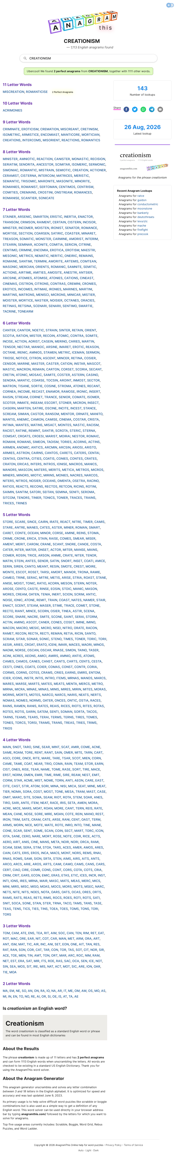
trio (48, 763)
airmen (9, 447)
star (18, 780)
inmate (23, 403)
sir (101, 950)
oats (66, 892)
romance (89, 228)
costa (95, 544)
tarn (88, 752)
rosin (21, 555)
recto (8, 611)
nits (25, 892)
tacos (91, 711)
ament (8, 544)
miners (9, 475)
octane (9, 352)
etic (74, 875)
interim (91, 239)
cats (16, 853)
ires (23, 881)
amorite (55, 261)
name (45, 769)
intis (39, 678)
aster (57, 527)
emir (38, 775)
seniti (74, 492)
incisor (89, 222)
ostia (83, 700)
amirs (53, 656)
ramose (68, 391)
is (59, 996)
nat (50, 966)
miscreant (69, 129)
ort (54, 955)
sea (13, 966)
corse (57, 533)
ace (6, 955)
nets (7, 892)
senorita (27, 164)
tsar (66, 758)
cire (25, 870)
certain (59, 222)
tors (7, 914)
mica (72, 786)
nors (76, 853)
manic (78, 589)
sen (84, 961)
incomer (25, 228)
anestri (70, 272)
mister (35, 336)
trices (8, 503)
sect (68, 831)
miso (34, 886)
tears (33, 717)
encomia (41, 250)
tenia (45, 594)
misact (50, 425)
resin (54, 566)
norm (17, 775)
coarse (38, 380)
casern (9, 408)
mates (46, 684)
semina (61, 492)
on (36, 991)
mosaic (35, 375)
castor (37, 414)
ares (99, 847)
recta (33, 633)
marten (24, 408)
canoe (83, 544)
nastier (41, 300)
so (24, 991)
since (31, 522)
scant (58, 544)
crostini (45, 192)
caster (52, 363)
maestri (88, 250)
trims (92, 722)
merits (54, 470)
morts (21, 695)
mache (141, 225)
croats (24, 436)
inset (77, 561)
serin (7, 566)
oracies (87, 300)
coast (64, 600)
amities (39, 272)
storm (91, 617)
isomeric (79, 164)
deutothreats (145, 217)
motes (34, 695)
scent (20, 605)
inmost (79, 380)
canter (9, 330)
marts (34, 684)
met (71, 938)
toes (64, 909)
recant (93, 386)
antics (37, 447)
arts (47, 864)
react (65, 522)
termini (40, 261)
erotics (9, 289)
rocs (57, 898)
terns (68, 717)
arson (43, 555)
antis (77, 656)
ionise (62, 464)
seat (82, 786)
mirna (8, 689)
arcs (17, 864)
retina (76, 358)
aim (54, 933)
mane (96, 825)
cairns (37, 453)
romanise (11, 198)
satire (37, 408)
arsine (51, 347)
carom (33, 544)
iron (6, 819)
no (27, 996)
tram (80, 791)
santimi (25, 261)
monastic (80, 159)
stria (77, 577)
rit (46, 933)
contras (58, 283)
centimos (67, 187)
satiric (57, 233)
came (7, 763)
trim (16, 819)
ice (91, 961)
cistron (26, 283)
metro (97, 684)
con (54, 950)
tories (66, 442)
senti (54, 711)
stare (8, 527)
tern (80, 808)
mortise (10, 233)
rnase (58, 650)
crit (16, 875)
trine (20, 577)
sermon (92, 352)
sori (45, 786)
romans (24, 442)
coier (41, 667)
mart (78, 831)
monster (43, 239)
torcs (20, 722)
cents (84, 661)
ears (25, 875)
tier (6, 791)
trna (57, 903)
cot (45, 938)
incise (8, 341)
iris (63, 803)
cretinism (89, 129)
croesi (38, 436)
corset (67, 369)
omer (68, 752)
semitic (89, 267)
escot (21, 572)
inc (43, 944)
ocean (33, 533)
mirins (48, 475)
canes (34, 661)
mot (66, 966)
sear (46, 747)
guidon (141, 200)
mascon (25, 470)
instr (28, 678)
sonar (32, 639)
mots (78, 886)
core (16, 758)
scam (7, 847)
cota (78, 870)
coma (58, 763)
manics (90, 464)
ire (35, 966)
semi (17, 847)
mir (36, 961)
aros (36, 864)
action (21, 341)
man (62, 938)
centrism (85, 187)
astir (77, 611)
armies (9, 453)
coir (77, 836)
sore (38, 814)
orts (96, 892)
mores (8, 594)
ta (71, 996)
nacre (32, 617)
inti (6, 881)
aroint (65, 380)
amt (37, 955)
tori (94, 909)
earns (70, 672)
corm (7, 780)
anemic (23, 419)
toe (14, 955)
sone (26, 903)
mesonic (10, 256)
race (54, 803)
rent (39, 752)
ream (75, 775)
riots (76, 706)
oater (48, 700)
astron (23, 453)
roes (67, 898)
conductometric (147, 204)
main (7, 747)
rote (59, 825)
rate (98, 808)
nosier (35, 481)
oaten (34, 594)
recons (36, 486)
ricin (79, 633)
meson (66, 583)
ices (83, 875)
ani (50, 944)
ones (16, 769)
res (97, 944)
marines (70, 289)
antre (20, 527)
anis (25, 842)
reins (81, 533)
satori (35, 492)
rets (38, 898)
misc (25, 886)
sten (57, 858)
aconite (41, 244)
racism (93, 425)
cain (6, 853)
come (85, 747)
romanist (29, 187)
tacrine (9, 311)
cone (7, 831)
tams (77, 903)
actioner (98, 170)
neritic (56, 256)
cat (39, 950)
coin (59, 831)
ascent (49, 358)
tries (80, 722)
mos (21, 966)
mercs (84, 684)
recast (38, 391)
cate (46, 819)
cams (79, 864)
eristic (56, 216)
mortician (90, 134)
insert (94, 391)
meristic (81, 175)
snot (17, 747)
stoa (47, 847)
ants (95, 858)
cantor (23, 330)
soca (16, 903)
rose (57, 836)
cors (67, 870)
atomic (63, 336)
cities (36, 458)
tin (29, 955)
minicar (74, 295)
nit (38, 938)
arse (56, 819)
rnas (7, 858)
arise (66, 577)
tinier (36, 497)
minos (99, 644)
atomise (41, 278)
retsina (24, 306)
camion (37, 419)
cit (86, 950)
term (96, 819)
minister (10, 159)
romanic (58, 267)
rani (66, 819)
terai (44, 717)
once (26, 758)
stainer (9, 216)
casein (47, 341)
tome (56, 769)
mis (42, 966)
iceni (52, 644)
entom (94, 672)
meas (75, 881)
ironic (82, 391)
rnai (97, 853)
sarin (30, 711)
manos (86, 678)
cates (45, 527)
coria (92, 667)
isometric (11, 134)
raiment (44, 222)
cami (57, 864)
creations (12, 140)
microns (58, 295)
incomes (25, 289)
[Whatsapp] (143, 110)
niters (8, 481)
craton (9, 464)
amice (100, 561)
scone (56, 617)
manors (10, 470)
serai (79, 617)
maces (74, 644)
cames (8, 661)
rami (95, 842)
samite (49, 375)
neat (44, 803)
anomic (23, 447)
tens (17, 909)
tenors (23, 497)
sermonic (97, 164)
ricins (79, 486)
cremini (73, 283)
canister (62, 159)
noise (7, 600)
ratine (21, 430)
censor (9, 363)
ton (46, 955)
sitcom (9, 497)
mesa (69, 791)
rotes (8, 711)
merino (61, 341)
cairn (43, 522)
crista (93, 419)
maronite (46, 181)
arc (71, 955)
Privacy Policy (114, 1144)
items (61, 678)
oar (97, 966)
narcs (60, 695)
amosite (55, 272)
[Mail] (160, 110)
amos (88, 847)
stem (77, 797)
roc (79, 955)
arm (79, 938)
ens (31, 933)
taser (93, 650)
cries (58, 672)
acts (96, 836)
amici (42, 656)
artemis (71, 261)
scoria (81, 369)
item (35, 803)
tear (35, 769)
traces (76, 497)
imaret (65, 347)
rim (86, 933)
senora (9, 380)
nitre (76, 522)
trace (69, 605)
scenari (40, 306)
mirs (15, 886)
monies (62, 475)
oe (54, 996)
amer (77, 847)
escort (50, 403)
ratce (140, 195)
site (27, 797)
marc (17, 797)
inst (101, 875)
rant (48, 752)
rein (78, 814)
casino (92, 375)
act (58, 966)
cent (75, 819)
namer (89, 600)
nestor (78, 436)
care (89, 780)
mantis (9, 419)
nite (16, 892)
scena (89, 611)
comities (10, 192)
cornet (36, 397)
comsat (9, 436)
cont (57, 870)
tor (63, 950)
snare (20, 617)
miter (67, 550)
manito (96, 414)
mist (38, 780)
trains (89, 497)
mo (96, 991)
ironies (55, 289)
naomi (8, 650)
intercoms (31, 140)
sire (66, 775)
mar (62, 955)
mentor (67, 414)
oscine (51, 408)
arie (27, 864)
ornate (82, 414)
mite (78, 752)
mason (91, 589)
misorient (51, 140)
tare (56, 758)
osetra (78, 481)
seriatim (10, 164)
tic (29, 944)
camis (99, 522)
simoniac (10, 170)
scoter (9, 403)
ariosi (77, 447)
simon (70, 650)
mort (46, 836)
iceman (78, 352)
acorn (53, 583)
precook (142, 234)
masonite (64, 181)
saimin (8, 492)
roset (33, 572)
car (53, 938)
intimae (40, 289)
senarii (55, 306)
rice (86, 836)
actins (94, 442)
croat (30, 644)
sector (93, 380)
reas (28, 898)
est (13, 961)
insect (93, 403)
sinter (64, 330)
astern (78, 375)
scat (65, 747)
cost (37, 791)
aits (85, 858)
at (65, 996)
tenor (91, 555)
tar (46, 950)
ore (23, 938)
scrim (79, 594)
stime (57, 605)
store (8, 522)
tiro (6, 803)
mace (95, 769)
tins (44, 909)
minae (32, 689)
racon (91, 628)
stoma (93, 533)
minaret (88, 233)
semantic (11, 181)
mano (89, 814)
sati (96, 898)
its (43, 961)
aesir (7, 644)
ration (22, 336)
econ (35, 875)
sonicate (46, 198)
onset (43, 550)
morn (18, 825)
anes (98, 797)
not (99, 961)
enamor (53, 391)
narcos (91, 475)
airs (76, 858)
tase (97, 903)
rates (43, 706)
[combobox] (88, 58)
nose (28, 814)
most (48, 791)
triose (8, 358)
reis (89, 808)
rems (87, 853)
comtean (88, 261)
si (49, 996)
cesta (96, 661)
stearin (9, 244)
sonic (44, 639)
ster (47, 903)
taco (67, 903)
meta (55, 842)
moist (19, 583)
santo (90, 633)
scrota (61, 430)
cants (59, 661)
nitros (21, 481)
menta (71, 684)
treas (69, 722)
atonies (56, 278)
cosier (90, 358)
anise (7, 583)
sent (28, 831)
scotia (9, 336)
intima (8, 425)
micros (97, 470)
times (68, 639)
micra (20, 689)
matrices (64, 175)
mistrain (46, 170)
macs (54, 853)
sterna (89, 430)
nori (74, 842)
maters (40, 470)
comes (65, 538)
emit (95, 775)
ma (5, 991)
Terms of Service (133, 1144)
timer (88, 522)
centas (9, 458)
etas (65, 875)
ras (59, 961)
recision (97, 159)
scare (20, 522)
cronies (89, 283)
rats (18, 898)
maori (87, 644)
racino (93, 481)
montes (64, 425)
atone (29, 600)
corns (21, 672)
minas (43, 689)
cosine (50, 386)
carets (66, 453)
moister (10, 300)
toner (80, 639)
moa (13, 972)
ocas (76, 892)
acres (18, 656)
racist (8, 430)
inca (45, 853)
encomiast (50, 134)
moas (44, 886)
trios (7, 728)
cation (66, 363)
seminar (25, 244)
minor (45, 533)
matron (9, 386)
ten (78, 933)
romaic (92, 436)
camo (68, 864)
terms (56, 717)
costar (79, 419)
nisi (63, 786)
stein (19, 561)
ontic (72, 700)
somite (91, 336)
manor (70, 572)
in (9, 996)
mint (55, 747)
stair (100, 600)
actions (10, 272)
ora (88, 938)
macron (24, 369)
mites (87, 689)
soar (87, 797)
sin (5, 966)
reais (54, 706)
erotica (57, 250)
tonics (49, 497)
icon (99, 831)
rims (47, 898)
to (21, 996)
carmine (60, 239)
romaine (10, 261)
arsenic (24, 216)
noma (16, 791)
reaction (45, 159)
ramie (95, 572)
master (37, 363)
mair (44, 881)
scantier (29, 198)
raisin (8, 397)
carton (52, 369)
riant (19, 611)
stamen (50, 352)
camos (21, 661)
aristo (90, 447)
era (21, 961)
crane (45, 544)
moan (58, 814)
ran (13, 950)
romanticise (37, 92)
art (96, 938)
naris (72, 695)
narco (47, 695)
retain (77, 330)
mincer (63, 358)
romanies (11, 187)
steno (56, 639)
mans (44, 842)
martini (85, 289)
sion (37, 858)
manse (79, 550)
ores (86, 892)
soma (37, 797)
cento (20, 589)
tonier (62, 497)
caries (74, 341)
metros (82, 470)
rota (67, 797)
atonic (21, 375)
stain (42, 538)
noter (91, 583)
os (90, 991)
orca (84, 842)
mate (49, 825)
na (53, 991)
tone (59, 791)
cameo (8, 577)
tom (6, 933)
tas (71, 950)
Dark (96, 1150)
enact (8, 605)
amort (56, 572)
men (22, 955)
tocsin (52, 380)
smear (78, 538)
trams (44, 722)
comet (81, 605)
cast (16, 786)
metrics (26, 256)
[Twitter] (135, 110)
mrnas (73, 678)
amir (75, 747)
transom (11, 222)
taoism (53, 442)
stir (25, 786)
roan (48, 808)
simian (23, 414)
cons (46, 870)
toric (91, 639)
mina (54, 786)
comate (78, 397)
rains (7, 706)
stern (79, 583)
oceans (49, 481)
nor (93, 950)
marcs (100, 678)
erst (7, 775)
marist (51, 436)
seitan (48, 492)
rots (87, 898)
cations (71, 278)
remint (34, 430)
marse (21, 684)
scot (76, 758)
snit (6, 903)
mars (26, 808)
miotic (36, 475)
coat (28, 763)
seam (47, 797)
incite (63, 408)
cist (6, 769)
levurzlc (142, 221)
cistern (74, 222)
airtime (24, 272)
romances (83, 192)
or (43, 996)
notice (21, 358)
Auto (80, 1150)
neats (84, 695)
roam (18, 752)
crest (79, 566)
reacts (22, 486)
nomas (9, 700)
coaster (72, 233)
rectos (51, 486)
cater (8, 550)
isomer (93, 397)
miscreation (13, 92)
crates (91, 458)
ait (81, 944)
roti (77, 898)
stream (21, 397)
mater (31, 550)
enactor (85, 216)
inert (56, 594)
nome (48, 780)
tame (18, 763)
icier (7, 678)
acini (7, 656)
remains (86, 256)
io (48, 991)
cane (18, 814)
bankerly (143, 213)
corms (8, 672)
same (7, 752)
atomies (25, 278)
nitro (67, 628)
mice (17, 808)
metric (64, 352)
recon (20, 633)
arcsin (65, 447)
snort (66, 561)
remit (41, 600)
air (36, 944)
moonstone (144, 208)
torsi (32, 722)
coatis (49, 458)
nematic (42, 256)
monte (8, 572)
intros (49, 464)
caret (8, 533)
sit (29, 966)
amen (81, 803)
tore (29, 752)
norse (20, 650)
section (25, 233)
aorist (34, 341)
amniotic (27, 159)
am (83, 991)
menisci (42, 295)
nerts (96, 695)
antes (30, 561)
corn (96, 758)
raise (53, 538)
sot (79, 950)
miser (90, 538)
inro (68, 825)
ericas (23, 464)
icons (17, 678)
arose (8, 589)
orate (79, 628)
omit (7, 797)
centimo (10, 250)
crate (68, 555)
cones (56, 622)
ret (93, 933)
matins (37, 425)
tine (86, 825)
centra (23, 458)
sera (27, 847)
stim (37, 847)
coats (30, 667)
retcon (65, 486)
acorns (79, 442)
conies (62, 458)
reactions (71, 140)
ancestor (44, 164)
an (30, 991)
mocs (56, 886)
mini (6, 886)
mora (93, 803)
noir (65, 842)
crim (7, 875)
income (24, 391)
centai (93, 453)
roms (17, 858)
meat (101, 786)
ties (35, 909)
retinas (9, 306)
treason (10, 239)
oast (85, 819)
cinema (65, 419)
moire (91, 566)
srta (47, 858)
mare (45, 758)
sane (16, 836)
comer (8, 555)
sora (27, 791)
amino (19, 622)
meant (42, 566)
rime (57, 775)
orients (42, 267)
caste (32, 589)
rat (6, 950)
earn (99, 763)
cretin (8, 375)
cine (34, 842)
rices (65, 706)
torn (59, 780)
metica (68, 470)
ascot (31, 622)
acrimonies (12, 110)
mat (21, 944)
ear (31, 938)
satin (54, 561)
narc (99, 886)
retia (68, 633)
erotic (78, 347)
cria (98, 870)
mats (64, 881)
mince (31, 611)
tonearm (25, 311)
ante (25, 803)
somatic (27, 239)
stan (37, 903)
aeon (78, 780)
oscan (33, 650)
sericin (71, 244)
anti (69, 780)
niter (79, 555)
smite (44, 617)
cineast (86, 278)
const (67, 667)
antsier (85, 272)
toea (53, 909)
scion (67, 594)
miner (69, 527)
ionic (18, 600)
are (81, 966)
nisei (57, 628)
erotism (72, 250)
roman (81, 527)
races (95, 700)
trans (57, 722)
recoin (49, 336)
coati (88, 561)
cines (18, 667)
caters (80, 453)
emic (46, 875)
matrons (26, 295)
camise (51, 419)
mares (8, 684)
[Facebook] (126, 110)
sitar (20, 639)
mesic (34, 628)
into (77, 825)
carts (72, 661)
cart (98, 752)
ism (14, 944)
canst (47, 661)
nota (45, 892)
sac (67, 961)
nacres (76, 475)
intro (49, 678)
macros (76, 464)
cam (15, 933)
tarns (8, 717)
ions (14, 881)
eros (35, 853)
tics (26, 909)
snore (70, 544)
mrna (33, 881)
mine (91, 786)
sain (58, 752)
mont (66, 853)
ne (18, 991)
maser (45, 605)
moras (100, 689)
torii (102, 639)
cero (26, 836)
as (103, 991)
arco (7, 864)
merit (20, 544)
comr (35, 870)
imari (62, 644)
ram (96, 955)
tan (89, 944)
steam (32, 605)
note (67, 836)
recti (44, 633)
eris (25, 853)
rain (68, 763)
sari (15, 803)
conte (20, 533)
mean (7, 814)
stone (94, 605)
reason (92, 347)
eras (55, 875)
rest (99, 814)
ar (60, 991)
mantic (23, 380)
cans (89, 864)
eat (101, 933)
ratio (41, 583)
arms (7, 825)
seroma (87, 492)
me (70, 991)
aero (7, 842)
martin (88, 341)
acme (28, 780)
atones (79, 386)
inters (36, 464)
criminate (11, 129)
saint (68, 617)
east (99, 780)
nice (28, 825)
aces (67, 847)
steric (75, 430)
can (70, 933)
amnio (65, 656)
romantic (28, 170)
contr (79, 667)
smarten (40, 216)
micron (79, 403)
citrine (85, 244)
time (48, 775)
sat (29, 961)
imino (90, 622)
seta (72, 803)
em (12, 991)
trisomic (28, 181)
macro (22, 628)
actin (7, 622)
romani (9, 442)
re (33, 996)
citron (35, 358)
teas (7, 909)
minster (10, 228)
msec (88, 886)
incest (76, 408)
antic (91, 594)
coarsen (41, 233)
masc (54, 881)
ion (89, 966)
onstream (63, 192)
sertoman (48, 187)
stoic (66, 589)
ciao (16, 870)
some (38, 831)
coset (69, 622)
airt (16, 842)
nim (88, 955)
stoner (65, 403)
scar (17, 831)
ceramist (11, 175)
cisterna (28, 175)
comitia (56, 244)
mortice (26, 300)
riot (57, 797)
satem (42, 711)
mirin (76, 689)
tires (79, 717)
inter (19, 550)
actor (55, 550)
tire (85, 769)
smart (94, 527)
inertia (70, 216)
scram (8, 639)
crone (19, 538)
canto (30, 566)
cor (30, 950)
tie (5, 972)
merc (86, 881)
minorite (82, 181)
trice (31, 555)
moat (37, 808)
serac (32, 577)
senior (64, 397)
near (38, 763)
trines (21, 503)
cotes (34, 672)
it (65, 991)
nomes (22, 700)
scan (48, 831)
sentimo (70, 306)
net (6, 961)
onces (60, 700)
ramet (8, 633)
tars (57, 847)
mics (96, 881)
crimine (25, 250)
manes (32, 527)
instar (79, 363)
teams (20, 717)
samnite (74, 267)
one (74, 944)
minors (22, 475)
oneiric (70, 256)
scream (9, 414)
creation (80, 170)
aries (18, 644)
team (78, 763)
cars (100, 864)
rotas (99, 706)
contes (76, 458)
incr (92, 875)
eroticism (30, 129)
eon (65, 944)
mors (67, 886)
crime (8, 538)
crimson (27, 222)
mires (66, 689)
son (22, 950)
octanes (71, 300)
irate (54, 522)
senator (72, 228)
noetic (38, 330)
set (57, 944)
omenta (64, 481)
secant (95, 369)
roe (51, 961)
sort (76, 769)
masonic (10, 267)
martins (10, 295)
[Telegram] (152, 110)
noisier (56, 300)
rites (87, 706)
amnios (35, 352)
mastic (9, 369)
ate (23, 933)
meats (59, 684)
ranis (31, 706)
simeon (39, 442)
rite (36, 758)
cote (69, 814)
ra (42, 991)
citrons (42, 283)
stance (89, 408)
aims (67, 858)
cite (6, 786)
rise (25, 769)
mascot (93, 363)
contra (77, 336)
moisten (42, 228)
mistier (88, 295)
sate (26, 819)
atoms (88, 656)
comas (54, 667)
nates (76, 600)
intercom (46, 175)
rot (6, 938)
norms (35, 700)
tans (87, 903)
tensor (9, 347)
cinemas (10, 283)
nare (36, 836)
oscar (45, 650)
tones (8, 722)
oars (55, 892)
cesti (7, 667)
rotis (19, 711)
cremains (28, 192)
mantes (22, 425)
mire (48, 814)
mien (86, 758)
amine (70, 533)
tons (85, 909)
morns (8, 695)
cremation (49, 129)
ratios (8, 486)
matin (8, 561)
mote (38, 825)
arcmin (51, 447)
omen (28, 775)
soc (61, 933)
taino (82, 650)
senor (43, 561)
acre (7, 808)
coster (63, 375)
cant (69, 808)
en (15, 996)
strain (51, 330)
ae (76, 996)
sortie (37, 386)
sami (28, 858)
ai (38, 996)
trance (50, 397)
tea (39, 933)
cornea (9, 391)
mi (4, 996)
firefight (142, 229)
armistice (30, 134)
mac (14, 938)
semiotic (63, 170)
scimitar (62, 164)
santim (22, 492)
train (52, 600)
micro (46, 628)
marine (23, 363)
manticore (70, 134)
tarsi (44, 572)
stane (101, 577)
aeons (30, 656)
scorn (43, 611)
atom (35, 786)
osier (55, 611)
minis (54, 689)
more (58, 808)
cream (21, 594)
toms (74, 909)
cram (36, 819)
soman (66, 711)
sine (36, 747)
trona (82, 572)
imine (80, 622)
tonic (30, 583)
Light (88, 1150)
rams (7, 898)
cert (7, 870)
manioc (37, 347)
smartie (85, 306)
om (77, 991)
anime (56, 555)
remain (38, 369)
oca (75, 961)
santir (48, 430)
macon (9, 628)
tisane (23, 386)
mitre (44, 577)
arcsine (9, 278)
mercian (26, 267)
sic (74, 966)
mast (90, 791)
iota (6, 836)
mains (92, 550)
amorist (76, 239)
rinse (44, 589)
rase (66, 769)
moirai (64, 436)
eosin (55, 589)
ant (6, 944)
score (8, 617)
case (101, 791)
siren (18, 566)
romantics (90, 140)
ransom (52, 414)
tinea (66, 611)
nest (86, 775)
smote (66, 566)
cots (88, 870)
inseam (37, 403)
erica (31, 538)
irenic (22, 352)
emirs (82, 672)
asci (6, 758)
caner (44, 622)
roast (89, 577)
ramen (19, 706)
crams (47, 672)
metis (55, 577)
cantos (51, 453)
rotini (91, 486)
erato (42, 644)
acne (96, 747)
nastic (79, 425)
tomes (91, 717)
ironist (57, 228)
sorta (79, 711)
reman (56, 633)
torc (89, 831)
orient (90, 330)
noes (35, 892)
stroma (64, 386)
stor (89, 763)
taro (27, 747)
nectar (23, 347)
